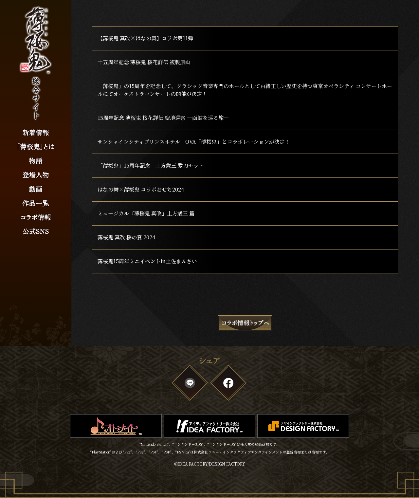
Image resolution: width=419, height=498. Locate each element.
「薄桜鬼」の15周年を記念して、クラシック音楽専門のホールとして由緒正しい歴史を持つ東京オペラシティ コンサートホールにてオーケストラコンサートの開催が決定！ (245, 90)
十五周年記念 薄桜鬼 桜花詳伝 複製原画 (144, 62)
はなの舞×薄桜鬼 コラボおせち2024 (141, 189)
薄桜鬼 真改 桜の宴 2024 (126, 237)
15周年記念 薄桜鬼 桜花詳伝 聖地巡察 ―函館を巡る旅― (163, 117)
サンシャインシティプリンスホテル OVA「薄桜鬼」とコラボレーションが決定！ (194, 141)
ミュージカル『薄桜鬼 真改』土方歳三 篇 (146, 213)
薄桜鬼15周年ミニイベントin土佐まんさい (147, 261)
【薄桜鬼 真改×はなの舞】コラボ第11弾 (145, 38)
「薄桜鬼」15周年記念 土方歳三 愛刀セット (151, 165)
